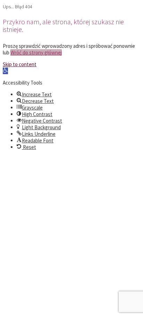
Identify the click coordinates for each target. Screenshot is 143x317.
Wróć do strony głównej (36, 52)
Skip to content (19, 64)
